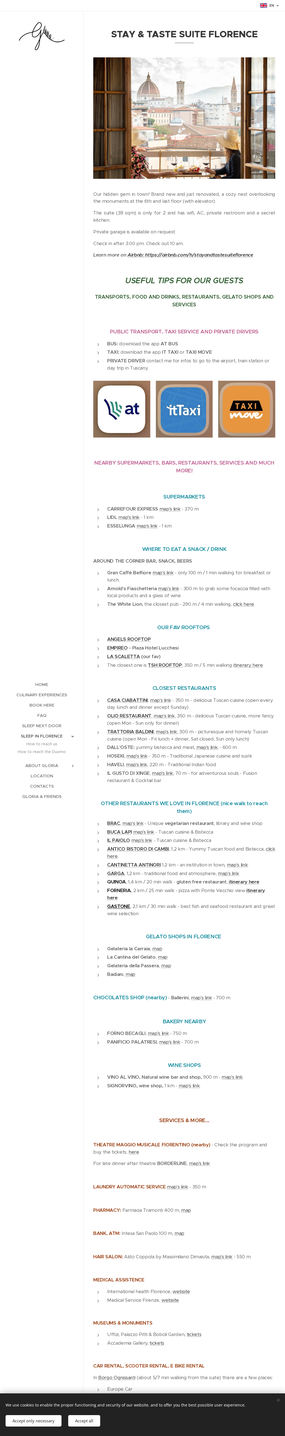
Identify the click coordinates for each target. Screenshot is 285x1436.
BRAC (113, 823)
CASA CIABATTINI (127, 700)
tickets (194, 1334)
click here (243, 604)
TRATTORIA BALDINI (130, 732)
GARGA (115, 873)
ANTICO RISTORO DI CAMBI (138, 849)
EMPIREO (117, 648)
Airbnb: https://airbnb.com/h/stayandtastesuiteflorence (190, 255)
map (157, 949)
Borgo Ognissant (116, 1377)
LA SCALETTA (123, 656)
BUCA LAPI (119, 832)
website (181, 1291)
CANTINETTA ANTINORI (134, 865)
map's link (170, 509)
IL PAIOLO (118, 840)
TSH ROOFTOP (165, 665)
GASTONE (118, 906)
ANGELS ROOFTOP (129, 639)
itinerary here (248, 665)
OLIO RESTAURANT (129, 716)
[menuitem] (42, 684)
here (134, 1152)
